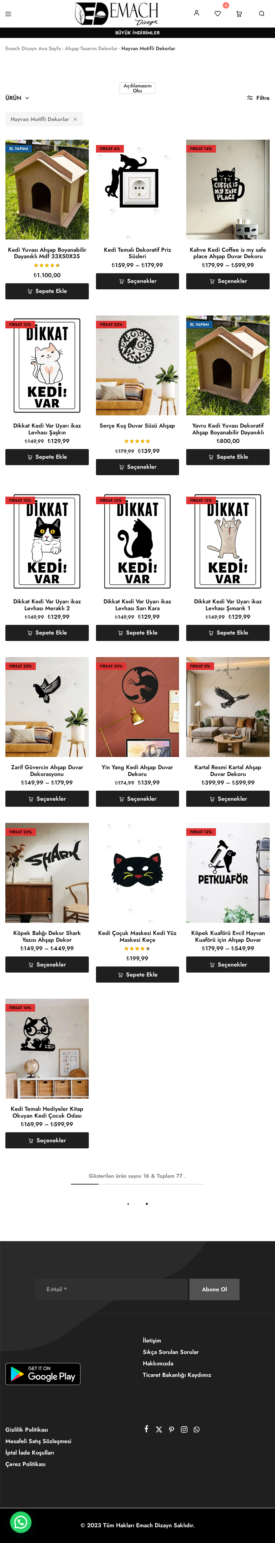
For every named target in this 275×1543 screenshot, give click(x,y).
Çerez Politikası (25, 1464)
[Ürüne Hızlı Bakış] (74, 173)
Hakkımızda (158, 1363)
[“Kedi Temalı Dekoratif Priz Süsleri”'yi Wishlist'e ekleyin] (164, 149)
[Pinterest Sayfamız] (171, 1431)
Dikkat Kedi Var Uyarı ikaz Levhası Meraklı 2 (47, 604)
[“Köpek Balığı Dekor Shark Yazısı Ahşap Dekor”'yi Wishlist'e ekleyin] (74, 832)
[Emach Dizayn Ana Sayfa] (116, 13)
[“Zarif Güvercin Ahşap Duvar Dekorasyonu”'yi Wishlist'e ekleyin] (74, 667)
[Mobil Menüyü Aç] (8, 14)
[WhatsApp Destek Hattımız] (196, 1431)
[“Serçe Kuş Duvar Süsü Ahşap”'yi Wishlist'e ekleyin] (164, 325)
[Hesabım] (196, 13)
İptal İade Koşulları (29, 1452)
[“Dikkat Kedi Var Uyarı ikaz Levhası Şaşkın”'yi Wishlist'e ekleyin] (74, 325)
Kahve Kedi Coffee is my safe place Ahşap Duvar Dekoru (228, 253)
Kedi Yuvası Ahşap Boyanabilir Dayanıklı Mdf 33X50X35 (47, 253)
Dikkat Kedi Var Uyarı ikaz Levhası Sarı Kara (137, 604)
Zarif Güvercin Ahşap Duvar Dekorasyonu (47, 770)
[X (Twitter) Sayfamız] (159, 1431)
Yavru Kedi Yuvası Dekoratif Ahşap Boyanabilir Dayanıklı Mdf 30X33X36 (228, 432)
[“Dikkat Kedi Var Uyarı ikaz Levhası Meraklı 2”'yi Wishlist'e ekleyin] (74, 501)
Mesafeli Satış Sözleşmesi (38, 1441)
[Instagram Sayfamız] (184, 1431)
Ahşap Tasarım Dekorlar (91, 48)
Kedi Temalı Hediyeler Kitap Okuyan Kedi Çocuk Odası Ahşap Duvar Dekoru (47, 1115)
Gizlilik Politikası (26, 1430)
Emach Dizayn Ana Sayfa (33, 48)
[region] (137, 1510)
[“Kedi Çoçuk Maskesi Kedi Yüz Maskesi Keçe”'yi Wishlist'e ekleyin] (164, 832)
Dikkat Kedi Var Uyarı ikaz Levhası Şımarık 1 (228, 604)
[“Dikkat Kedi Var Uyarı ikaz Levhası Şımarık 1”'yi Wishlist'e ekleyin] (254, 501)
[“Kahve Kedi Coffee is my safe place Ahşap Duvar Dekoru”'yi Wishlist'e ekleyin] (254, 149)
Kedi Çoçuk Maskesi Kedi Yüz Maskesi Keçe (137, 936)
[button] (74, 164)
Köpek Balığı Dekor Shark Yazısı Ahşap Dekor (47, 936)
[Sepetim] (239, 13)
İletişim (152, 1340)
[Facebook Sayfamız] (146, 1430)
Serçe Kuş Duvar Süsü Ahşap (137, 425)
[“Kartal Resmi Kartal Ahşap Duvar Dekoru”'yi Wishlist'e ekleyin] (254, 667)
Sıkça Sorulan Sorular (171, 1352)
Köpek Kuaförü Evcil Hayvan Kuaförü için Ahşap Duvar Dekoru (228, 939)
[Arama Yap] (262, 13)
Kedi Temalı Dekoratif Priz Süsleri (137, 253)
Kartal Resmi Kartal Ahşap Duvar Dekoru (227, 770)
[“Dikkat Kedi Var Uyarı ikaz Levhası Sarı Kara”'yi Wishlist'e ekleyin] (164, 501)
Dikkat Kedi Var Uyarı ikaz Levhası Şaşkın (47, 428)
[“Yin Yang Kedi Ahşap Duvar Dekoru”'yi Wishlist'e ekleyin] (164, 667)
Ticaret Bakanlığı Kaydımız (177, 1375)
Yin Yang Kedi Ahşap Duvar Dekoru (137, 770)
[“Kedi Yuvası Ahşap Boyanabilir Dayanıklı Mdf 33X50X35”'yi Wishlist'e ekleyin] (74, 149)
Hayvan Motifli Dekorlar (40, 119)
